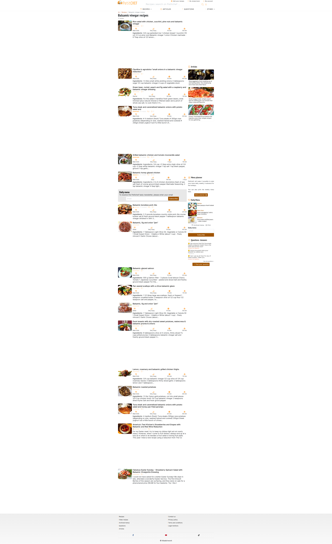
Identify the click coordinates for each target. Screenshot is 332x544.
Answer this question (193, 248)
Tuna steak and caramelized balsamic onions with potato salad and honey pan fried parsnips (157, 406)
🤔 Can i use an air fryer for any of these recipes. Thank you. (199, 256)
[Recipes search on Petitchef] (202, 4)
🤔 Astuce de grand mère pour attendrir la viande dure (198, 251)
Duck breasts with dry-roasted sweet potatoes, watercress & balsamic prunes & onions (159, 322)
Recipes (146, 9)
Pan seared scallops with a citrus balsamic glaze (154, 286)
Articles (166, 9)
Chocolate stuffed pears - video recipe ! (205, 220)
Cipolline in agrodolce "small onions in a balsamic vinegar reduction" (157, 70)
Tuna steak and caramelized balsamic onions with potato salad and (157, 108)
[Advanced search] (206, 4)
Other (210, 9)
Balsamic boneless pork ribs (145, 205)
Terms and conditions (175, 523)
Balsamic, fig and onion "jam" (145, 223)
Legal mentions (173, 526)
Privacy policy (173, 520)
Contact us (172, 516)
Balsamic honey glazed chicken (146, 173)
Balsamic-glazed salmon (143, 268)
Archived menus (198, 225)
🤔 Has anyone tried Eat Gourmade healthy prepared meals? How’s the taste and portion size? (199, 245)
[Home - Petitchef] (119, 12)
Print (209, 225)
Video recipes (123, 520)
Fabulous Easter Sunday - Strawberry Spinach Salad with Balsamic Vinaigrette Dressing (157, 471)
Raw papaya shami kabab (205, 205)
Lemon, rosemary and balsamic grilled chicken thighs (156, 369)
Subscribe (173, 199)
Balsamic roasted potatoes (144, 387)
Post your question (202, 264)
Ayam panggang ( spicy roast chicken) (205, 213)
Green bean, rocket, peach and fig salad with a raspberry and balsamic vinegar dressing (159, 88)
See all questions (208, 261)
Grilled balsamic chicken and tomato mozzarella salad (156, 155)
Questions (189, 9)
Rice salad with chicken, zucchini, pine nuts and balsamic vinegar (158, 23)
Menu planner (200, 195)
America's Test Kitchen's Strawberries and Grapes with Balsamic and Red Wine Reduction (157, 425)
